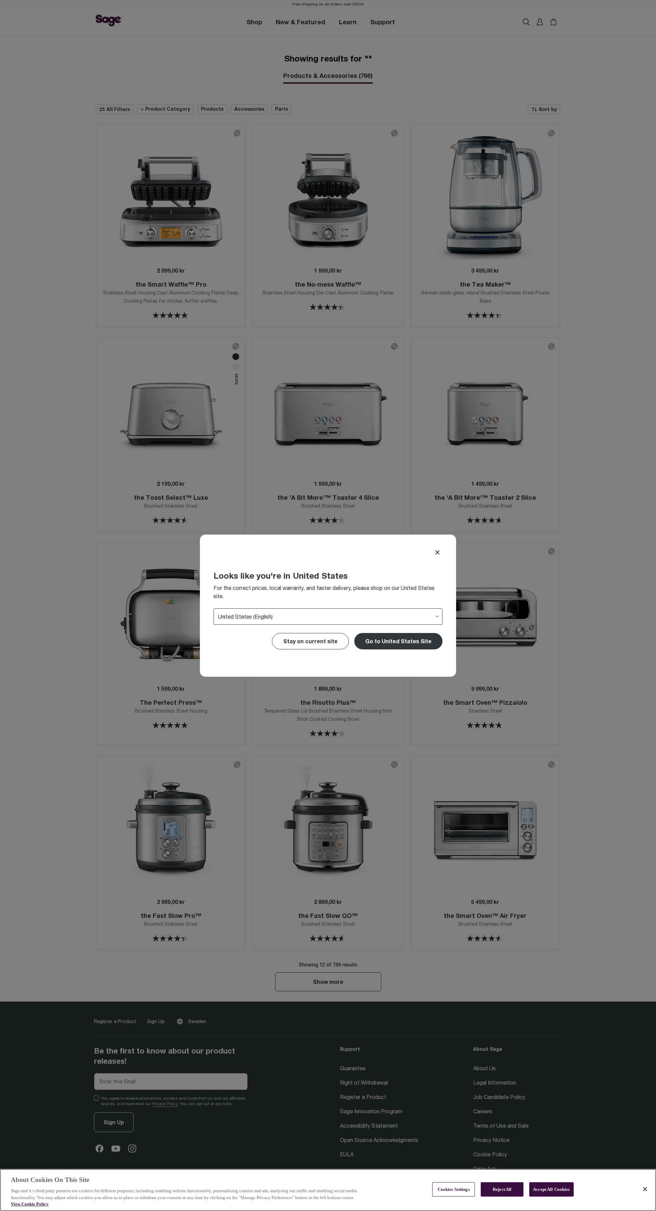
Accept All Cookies (551, 1189)
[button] (398, 641)
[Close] (437, 552)
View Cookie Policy (30, 1204)
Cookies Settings (454, 1189)
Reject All (502, 1189)
